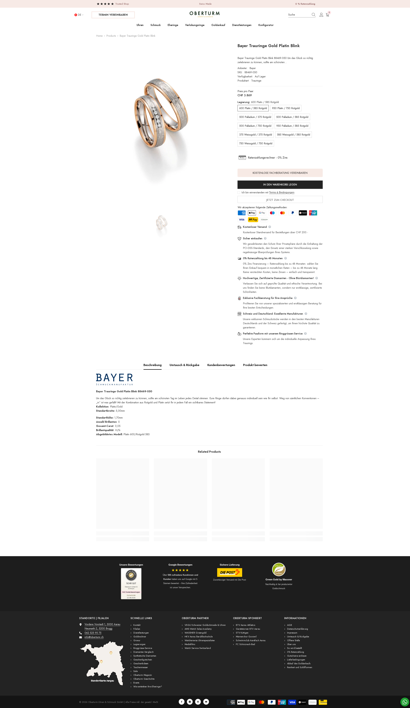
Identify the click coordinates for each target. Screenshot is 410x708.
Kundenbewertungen (221, 365)
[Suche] (302, 14)
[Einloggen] (321, 15)
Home (99, 36)
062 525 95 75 (93, 633)
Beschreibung (153, 365)
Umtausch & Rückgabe (184, 365)
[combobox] (298, 14)
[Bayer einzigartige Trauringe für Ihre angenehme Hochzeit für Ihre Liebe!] (209, 379)
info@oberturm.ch (94, 637)
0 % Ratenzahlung (305, 4)
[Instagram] (190, 702)
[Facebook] (181, 702)
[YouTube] (206, 702)
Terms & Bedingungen (281, 192)
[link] (122, 533)
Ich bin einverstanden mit (255, 192)
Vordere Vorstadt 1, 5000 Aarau (102, 624)
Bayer (253, 68)
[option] (162, 122)
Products (111, 36)
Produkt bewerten (255, 365)
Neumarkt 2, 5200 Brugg (98, 628)
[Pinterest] (198, 702)
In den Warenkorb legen (280, 184)
